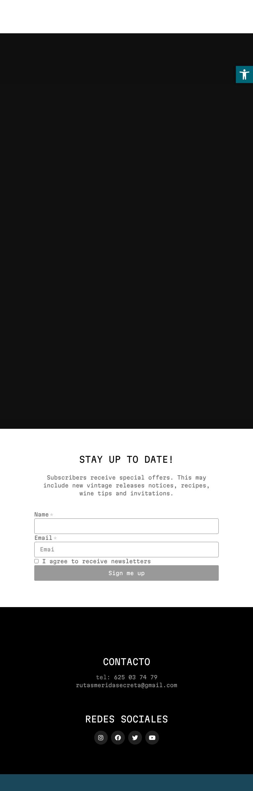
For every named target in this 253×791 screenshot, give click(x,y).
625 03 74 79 (135, 677)
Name (41, 514)
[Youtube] (152, 738)
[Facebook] (118, 738)
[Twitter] (135, 738)
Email (43, 538)
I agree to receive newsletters (96, 561)
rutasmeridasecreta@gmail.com (126, 685)
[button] (244, 74)
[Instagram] (101, 738)
